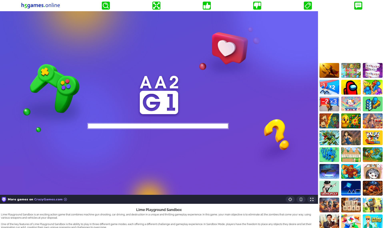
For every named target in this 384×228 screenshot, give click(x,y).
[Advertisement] (351, 36)
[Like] (207, 6)
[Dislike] (257, 6)
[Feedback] (358, 6)
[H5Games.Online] (40, 6)
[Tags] (308, 6)
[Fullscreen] (156, 6)
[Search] (106, 6)
